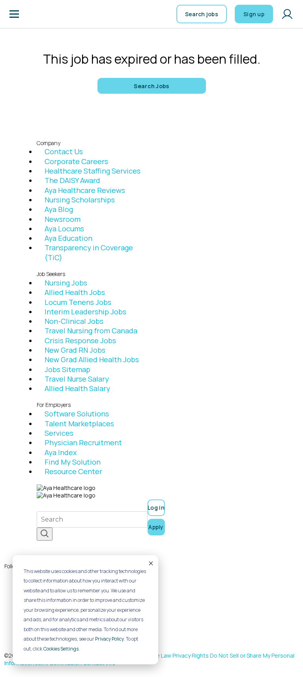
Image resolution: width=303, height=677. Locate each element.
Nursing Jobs (66, 282)
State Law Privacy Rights (177, 655)
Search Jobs (151, 86)
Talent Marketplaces (79, 423)
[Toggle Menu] (14, 14)
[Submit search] (44, 534)
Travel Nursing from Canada (91, 330)
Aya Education (68, 238)
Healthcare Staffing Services (92, 171)
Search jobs (201, 14)
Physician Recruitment (83, 442)
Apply (156, 527)
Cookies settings (61, 648)
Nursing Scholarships (80, 199)
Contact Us (64, 151)
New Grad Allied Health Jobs (92, 359)
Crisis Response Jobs (80, 340)
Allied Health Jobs (75, 292)
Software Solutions (77, 413)
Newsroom (62, 219)
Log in (156, 507)
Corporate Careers (76, 161)
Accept (150, 563)
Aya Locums (64, 228)
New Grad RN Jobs (75, 350)
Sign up (253, 14)
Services (59, 433)
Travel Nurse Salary (77, 379)
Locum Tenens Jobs (78, 302)
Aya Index (61, 452)
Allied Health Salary (77, 388)
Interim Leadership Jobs (85, 311)
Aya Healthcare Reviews (85, 190)
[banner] (47, 14)
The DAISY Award (72, 180)
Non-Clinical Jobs (74, 321)
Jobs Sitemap (67, 369)
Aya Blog (59, 209)
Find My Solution (73, 462)
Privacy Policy (109, 638)
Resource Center (73, 471)
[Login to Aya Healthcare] (287, 14)
